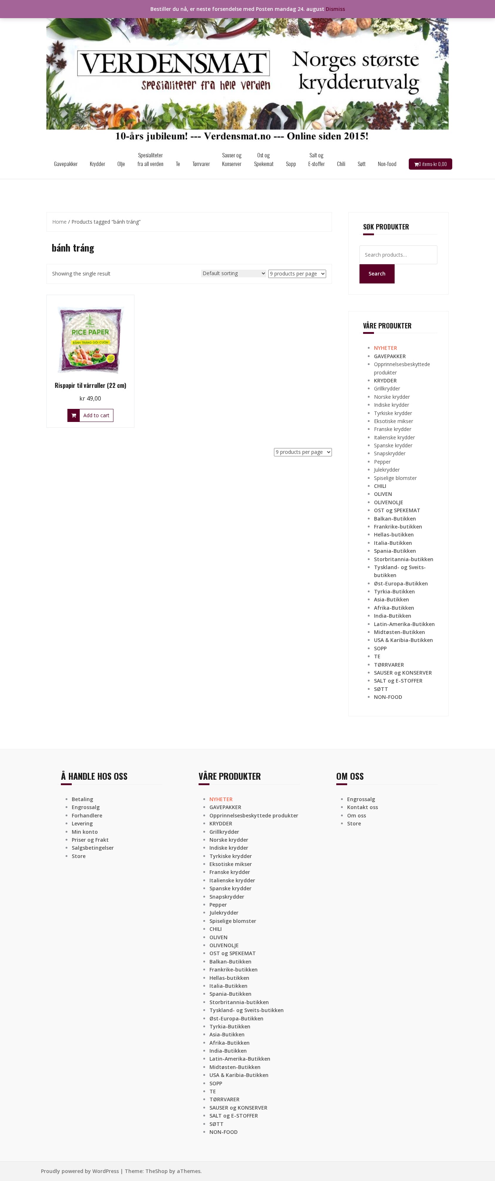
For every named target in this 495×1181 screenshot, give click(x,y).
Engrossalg (86, 807)
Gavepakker (66, 163)
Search (377, 273)
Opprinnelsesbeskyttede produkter (253, 815)
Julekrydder (387, 469)
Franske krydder (392, 429)
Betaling (82, 799)
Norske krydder (392, 396)
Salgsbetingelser (93, 847)
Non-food (387, 163)
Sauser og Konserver (232, 159)
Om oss (356, 815)
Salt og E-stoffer (316, 159)
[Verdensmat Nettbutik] (247, 73)
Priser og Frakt (90, 839)
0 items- (433, 163)
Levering (82, 823)
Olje (121, 163)
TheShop (156, 1171)
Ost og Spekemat (264, 159)
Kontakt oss (362, 807)
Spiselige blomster (395, 478)
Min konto (85, 831)
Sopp (291, 163)
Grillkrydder (387, 388)
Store (79, 856)
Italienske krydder (394, 437)
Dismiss (335, 8)
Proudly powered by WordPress (80, 1171)
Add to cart (96, 415)
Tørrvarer (201, 163)
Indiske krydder (391, 404)
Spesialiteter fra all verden (150, 159)
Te (178, 163)
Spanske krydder (393, 445)
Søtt (362, 163)
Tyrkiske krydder (393, 413)
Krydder (97, 163)
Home (59, 221)
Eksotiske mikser (393, 421)
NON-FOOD (388, 696)
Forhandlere (87, 815)
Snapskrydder (389, 453)
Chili (341, 163)
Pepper (382, 461)
